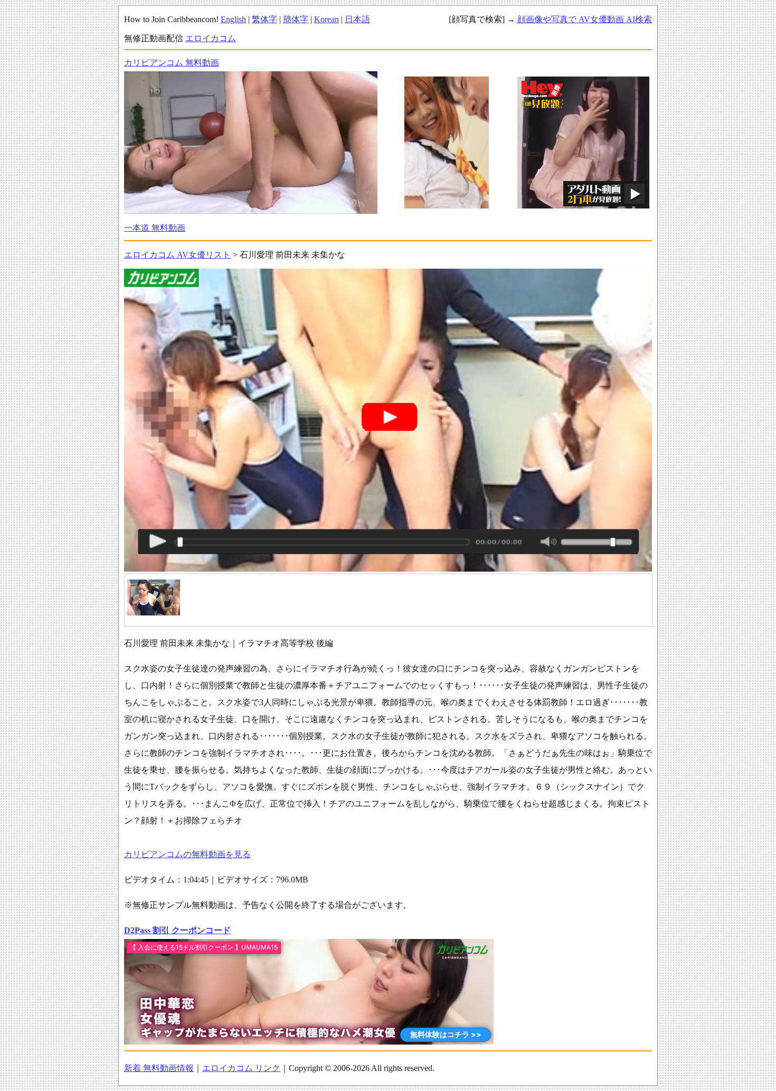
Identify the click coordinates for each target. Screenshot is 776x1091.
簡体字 (295, 19)
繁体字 (264, 19)
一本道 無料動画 (154, 227)
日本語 (357, 19)
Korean (326, 19)
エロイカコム (210, 38)
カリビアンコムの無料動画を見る (187, 854)
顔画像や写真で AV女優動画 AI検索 (584, 19)
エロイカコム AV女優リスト (177, 254)
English (233, 19)
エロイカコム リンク (241, 1068)
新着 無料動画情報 (159, 1068)
